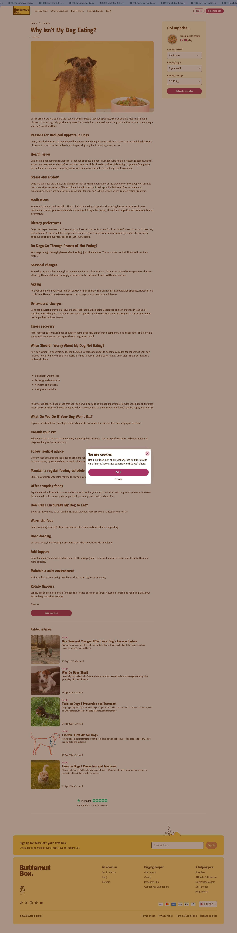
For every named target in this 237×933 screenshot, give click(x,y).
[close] (147, 453)
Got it (118, 472)
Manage (118, 479)
